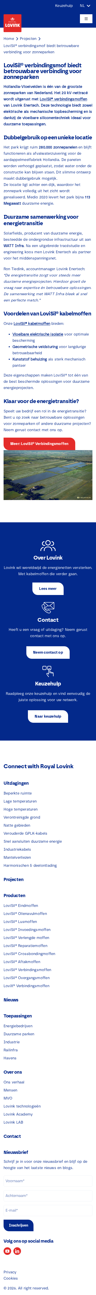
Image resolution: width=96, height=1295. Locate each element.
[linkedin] (17, 1251)
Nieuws (11, 1000)
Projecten (28, 39)
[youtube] (7, 1251)
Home (9, 39)
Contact (12, 1136)
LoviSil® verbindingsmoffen (63, 99)
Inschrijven (18, 1225)
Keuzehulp (64, 6)
